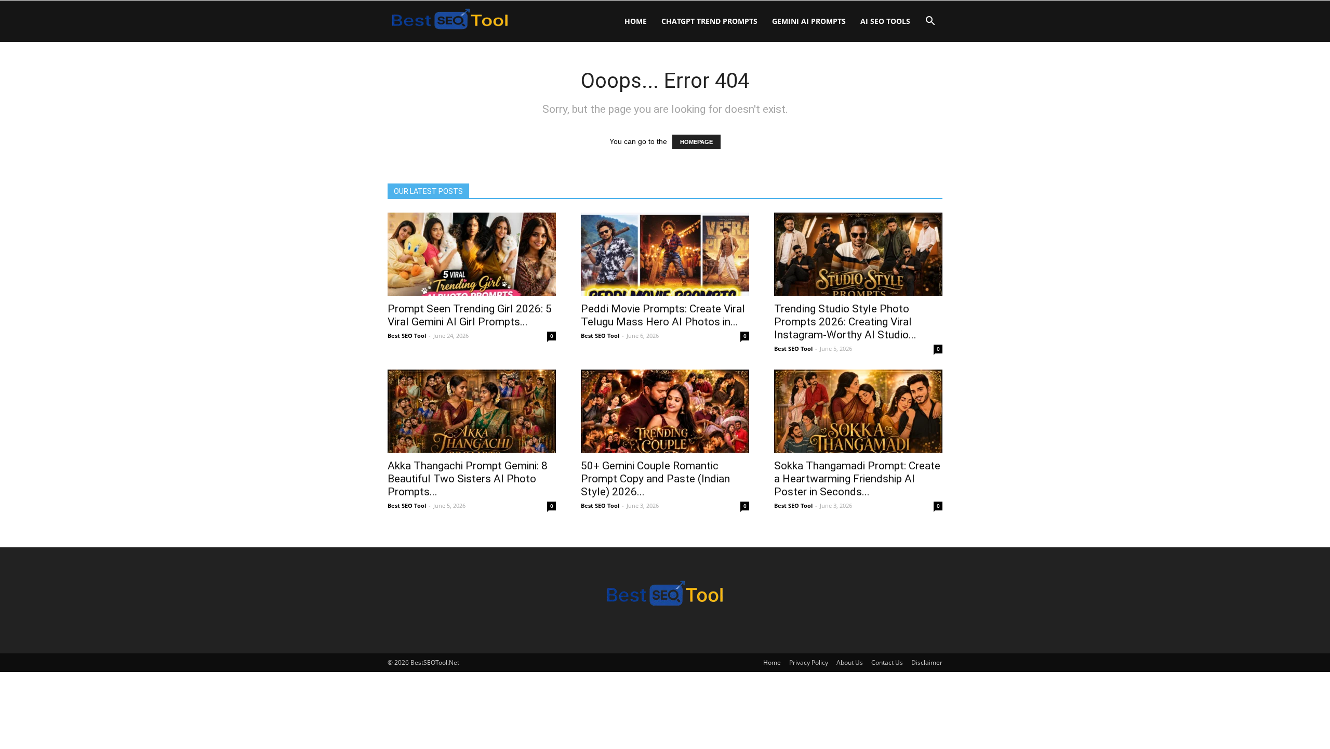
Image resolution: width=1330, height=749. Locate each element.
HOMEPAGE (696, 142)
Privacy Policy (808, 662)
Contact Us (887, 662)
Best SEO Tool (407, 335)
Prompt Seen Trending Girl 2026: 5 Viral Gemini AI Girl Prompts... (470, 315)
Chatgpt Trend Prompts (709, 21)
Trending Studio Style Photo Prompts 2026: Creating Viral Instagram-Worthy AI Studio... (845, 322)
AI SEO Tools (885, 21)
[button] (929, 22)
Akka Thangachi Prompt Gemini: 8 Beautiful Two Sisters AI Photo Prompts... (468, 478)
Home (635, 21)
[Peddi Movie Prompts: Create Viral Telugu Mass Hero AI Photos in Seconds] (665, 254)
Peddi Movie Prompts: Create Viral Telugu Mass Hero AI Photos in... (663, 315)
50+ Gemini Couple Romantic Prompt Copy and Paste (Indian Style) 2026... (655, 478)
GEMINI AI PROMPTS (809, 21)
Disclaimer (926, 662)
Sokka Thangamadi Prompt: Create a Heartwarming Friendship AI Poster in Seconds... (857, 478)
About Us (849, 662)
